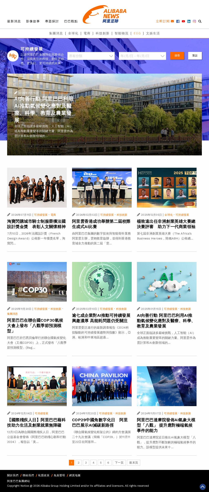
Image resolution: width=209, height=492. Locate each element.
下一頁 (119, 462)
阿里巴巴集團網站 (18, 481)
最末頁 (133, 462)
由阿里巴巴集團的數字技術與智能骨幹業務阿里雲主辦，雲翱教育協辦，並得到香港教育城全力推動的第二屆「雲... (101, 238)
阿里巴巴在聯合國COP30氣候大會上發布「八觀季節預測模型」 (35, 325)
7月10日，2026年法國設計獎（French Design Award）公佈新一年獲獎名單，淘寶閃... (36, 238)
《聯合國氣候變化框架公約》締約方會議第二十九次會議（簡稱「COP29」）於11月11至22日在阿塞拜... (101, 437)
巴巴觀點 (71, 21)
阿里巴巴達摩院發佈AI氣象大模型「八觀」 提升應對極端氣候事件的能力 (166, 425)
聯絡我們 (28, 475)
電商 (87, 33)
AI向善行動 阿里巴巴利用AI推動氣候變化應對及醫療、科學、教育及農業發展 (166, 320)
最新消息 (14, 21)
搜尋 (177, 55)
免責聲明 (59, 475)
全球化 (73, 33)
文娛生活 (153, 33)
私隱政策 (44, 475)
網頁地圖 (75, 475)
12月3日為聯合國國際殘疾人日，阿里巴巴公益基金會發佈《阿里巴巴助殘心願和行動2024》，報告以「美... (36, 437)
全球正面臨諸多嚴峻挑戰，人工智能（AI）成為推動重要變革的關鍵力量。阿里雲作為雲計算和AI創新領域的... (43, 131)
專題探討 (52, 21)
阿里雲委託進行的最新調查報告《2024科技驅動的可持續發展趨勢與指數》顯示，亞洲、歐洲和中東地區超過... (101, 332)
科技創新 (103, 33)
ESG (137, 33)
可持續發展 (48, 92)
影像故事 (33, 21)
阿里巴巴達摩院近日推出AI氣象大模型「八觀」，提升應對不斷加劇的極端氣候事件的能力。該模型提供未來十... (166, 442)
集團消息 (56, 33)
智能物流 (122, 33)
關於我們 (13, 475)
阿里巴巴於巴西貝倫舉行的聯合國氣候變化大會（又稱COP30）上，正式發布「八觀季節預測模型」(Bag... (37, 342)
